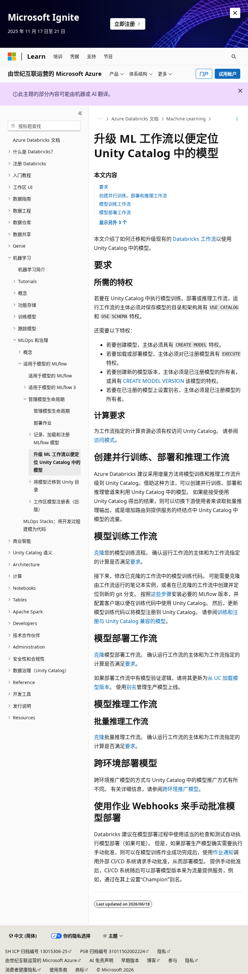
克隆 (99, 552)
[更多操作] (237, 119)
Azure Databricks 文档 (135, 119)
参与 (172, 960)
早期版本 (130, 960)
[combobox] (44, 126)
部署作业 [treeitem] (43, 423)
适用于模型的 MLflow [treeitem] (50, 376)
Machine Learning (186, 119)
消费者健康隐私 (21, 970)
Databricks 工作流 (194, 238)
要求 (103, 187)
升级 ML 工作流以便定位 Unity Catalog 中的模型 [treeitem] (57, 462)
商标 (79, 970)
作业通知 (223, 852)
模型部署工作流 (115, 212)
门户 (204, 74)
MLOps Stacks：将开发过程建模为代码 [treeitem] (51, 525)
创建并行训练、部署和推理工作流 (133, 195)
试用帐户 (228, 74)
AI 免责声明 (101, 960)
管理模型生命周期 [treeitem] (52, 411)
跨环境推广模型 (180, 789)
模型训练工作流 (115, 204)
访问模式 (104, 440)
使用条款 (58, 970)
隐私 (161, 951)
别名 (131, 687)
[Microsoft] (12, 56)
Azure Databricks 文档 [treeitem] (36, 140)
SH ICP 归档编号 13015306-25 (36, 951)
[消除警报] (235, 13)
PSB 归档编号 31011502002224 (112, 951)
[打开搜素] (233, 56)
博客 (151, 960)
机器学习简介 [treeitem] (31, 269)
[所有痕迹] (99, 119)
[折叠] (80, 113)
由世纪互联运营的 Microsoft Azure (41, 960)
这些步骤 (161, 594)
